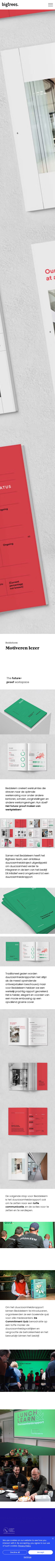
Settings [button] (27, 1557)
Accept (40, 1552)
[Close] (51, 1540)
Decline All (15, 1552)
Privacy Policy (24, 1546)
